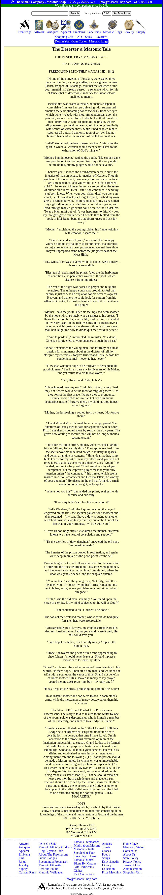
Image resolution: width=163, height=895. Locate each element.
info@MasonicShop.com (81, 879)
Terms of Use (131, 865)
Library (106, 865)
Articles (107, 843)
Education (108, 868)
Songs (106, 858)
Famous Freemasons (86, 842)
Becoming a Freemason (53, 861)
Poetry (106, 854)
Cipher (78, 870)
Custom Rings (28, 872)
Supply (23, 868)
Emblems (24, 854)
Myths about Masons (87, 845)
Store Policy (130, 858)
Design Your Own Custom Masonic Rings (81, 41)
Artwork (24, 843)
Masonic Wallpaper (51, 872)
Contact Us (130, 851)
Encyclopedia (110, 861)
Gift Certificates (84, 867)
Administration (132, 868)
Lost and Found (48, 868)
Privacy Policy (132, 861)
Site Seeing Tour (84, 852)
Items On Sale (47, 843)
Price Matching (111, 872)
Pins (21, 858)
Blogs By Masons (85, 863)
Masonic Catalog (133, 847)
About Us (129, 854)
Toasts (106, 847)
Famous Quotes (83, 860)
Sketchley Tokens (85, 856)
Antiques (24, 847)
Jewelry (23, 865)
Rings (22, 861)
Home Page (130, 843)
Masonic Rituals (84, 849)
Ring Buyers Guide (51, 851)
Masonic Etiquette (50, 865)
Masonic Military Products (55, 847)
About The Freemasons (53, 854)
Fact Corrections (84, 874)
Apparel (24, 851)
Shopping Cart (132, 872)
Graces (106, 851)
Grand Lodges (48, 858)
